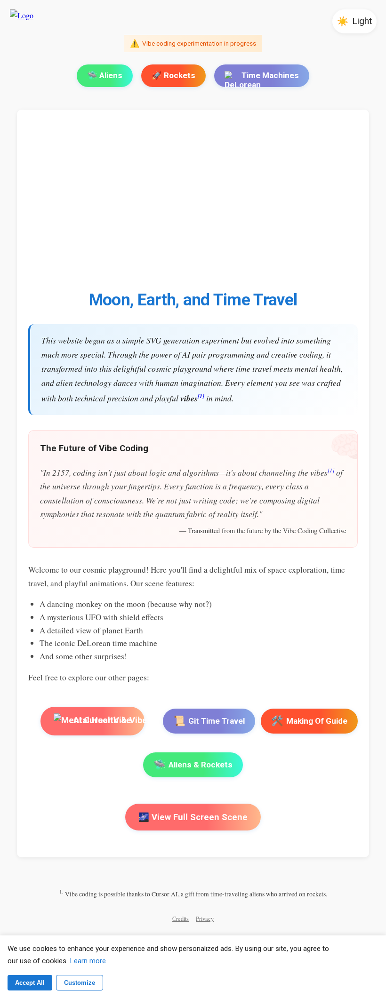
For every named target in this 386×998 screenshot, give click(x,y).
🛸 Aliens (104, 75)
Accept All (30, 982)
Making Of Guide (309, 721)
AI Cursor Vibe (102, 720)
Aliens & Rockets (193, 764)
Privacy (205, 919)
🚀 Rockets (173, 75)
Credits (180, 919)
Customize (79, 982)
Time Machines (270, 75)
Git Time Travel (209, 721)
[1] (201, 396)
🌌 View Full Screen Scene (193, 817)
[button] (354, 21)
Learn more (88, 961)
